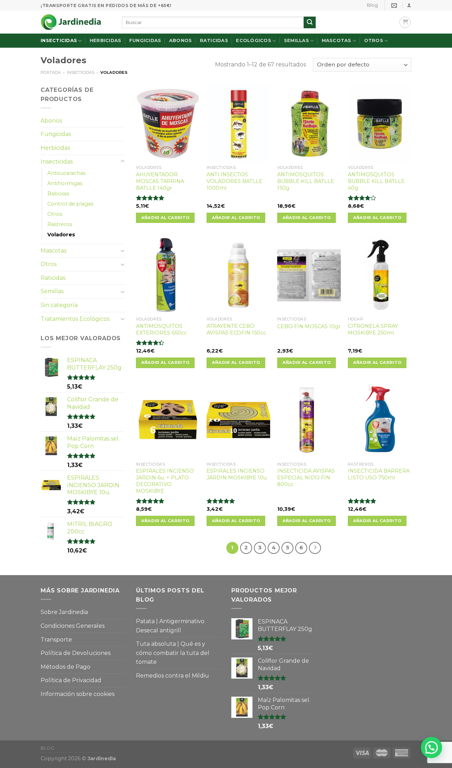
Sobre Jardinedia (64, 612)
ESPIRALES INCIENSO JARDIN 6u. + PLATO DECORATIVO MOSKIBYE (165, 481)
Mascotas (336, 40)
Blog (372, 5)
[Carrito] (405, 22)
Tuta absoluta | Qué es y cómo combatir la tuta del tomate (172, 652)
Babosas (58, 193)
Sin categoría (59, 305)
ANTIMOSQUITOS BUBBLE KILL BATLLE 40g (376, 181)
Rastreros (59, 224)
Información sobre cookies (77, 694)
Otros (373, 40)
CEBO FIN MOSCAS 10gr (308, 326)
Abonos (180, 40)
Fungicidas (145, 40)
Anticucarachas (66, 173)
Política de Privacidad (71, 680)
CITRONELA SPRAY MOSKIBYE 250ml (373, 329)
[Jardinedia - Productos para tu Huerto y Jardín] (76, 22)
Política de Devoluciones (76, 653)
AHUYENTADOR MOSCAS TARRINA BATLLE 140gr (160, 181)
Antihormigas (64, 183)
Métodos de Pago (65, 666)
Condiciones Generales (73, 625)
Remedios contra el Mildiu (172, 675)
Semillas (296, 40)
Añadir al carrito (165, 217)
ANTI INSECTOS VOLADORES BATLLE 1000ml (234, 181)
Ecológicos (253, 40)
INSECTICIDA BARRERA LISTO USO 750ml (379, 474)
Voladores (61, 234)
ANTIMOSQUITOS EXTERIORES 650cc (161, 329)
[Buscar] (310, 23)
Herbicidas (105, 40)
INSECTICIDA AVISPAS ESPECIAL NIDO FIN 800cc (306, 477)
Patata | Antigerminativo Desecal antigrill (170, 626)
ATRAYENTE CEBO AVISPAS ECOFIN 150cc (236, 329)
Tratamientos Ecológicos (75, 318)
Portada (51, 72)
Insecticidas (59, 40)
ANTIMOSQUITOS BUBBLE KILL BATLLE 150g (305, 181)
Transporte (56, 639)
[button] (431, 747)
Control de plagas (70, 204)
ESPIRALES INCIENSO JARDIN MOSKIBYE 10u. (237, 474)
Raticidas (214, 40)
